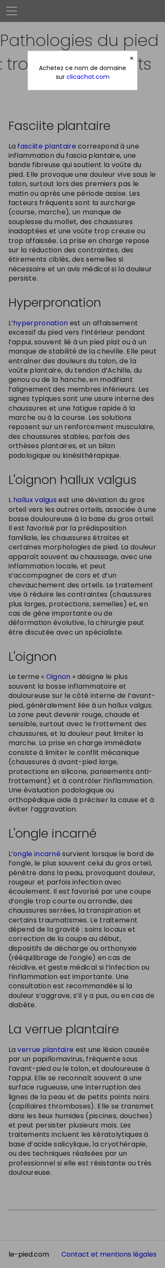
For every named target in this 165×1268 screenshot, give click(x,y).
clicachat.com (88, 77)
